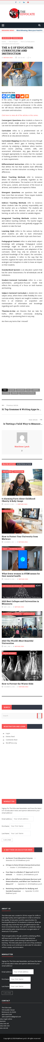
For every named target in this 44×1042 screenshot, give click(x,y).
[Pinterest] (18, 96)
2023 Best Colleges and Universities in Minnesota (20, 602)
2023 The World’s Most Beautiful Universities (17, 642)
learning (35, 390)
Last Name (5, 833)
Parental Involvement (9, 653)
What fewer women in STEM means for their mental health (21, 574)
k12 (28, 390)
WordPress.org (11, 743)
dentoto (3, 1021)
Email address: (7, 819)
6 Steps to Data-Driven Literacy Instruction (23, 865)
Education (20, 390)
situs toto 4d (4, 1023)
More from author (24, 464)
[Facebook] (4, 96)
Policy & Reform (18, 471)
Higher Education (8, 511)
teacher (14, 393)
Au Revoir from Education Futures (19, 858)
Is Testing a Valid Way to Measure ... (22, 423)
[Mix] (27, 96)
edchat (12, 390)
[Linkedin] (13, 96)
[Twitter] (9, 96)
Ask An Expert (7, 38)
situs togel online (6, 1019)
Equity (5, 549)
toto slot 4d (4, 1028)
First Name (5, 826)
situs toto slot (5, 1026)
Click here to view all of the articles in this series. (20, 115)
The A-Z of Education (27, 393)
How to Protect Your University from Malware (20, 537)
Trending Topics (17, 38)
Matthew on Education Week (19, 850)
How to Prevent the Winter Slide (17, 683)
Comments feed (11, 740)
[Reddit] (22, 96)
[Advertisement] (22, 362)
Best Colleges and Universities (12, 586)
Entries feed (10, 736)
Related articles (9, 464)
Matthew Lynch (8, 57)
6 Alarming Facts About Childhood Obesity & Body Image (18, 499)
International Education (17, 549)
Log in (8, 733)
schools (6, 393)
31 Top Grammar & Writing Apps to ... (21, 409)
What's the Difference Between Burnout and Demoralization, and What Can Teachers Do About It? (23, 881)
